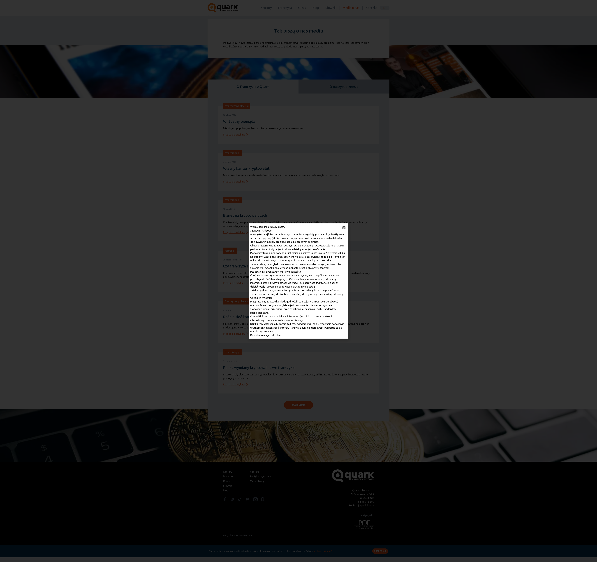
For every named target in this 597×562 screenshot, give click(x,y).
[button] (344, 228)
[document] (298, 281)
